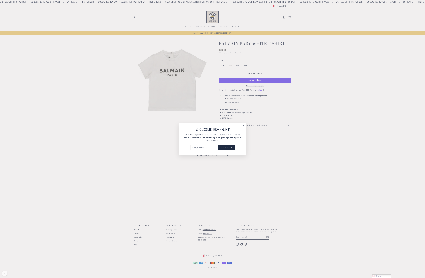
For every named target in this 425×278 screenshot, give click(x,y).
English (378, 276)
